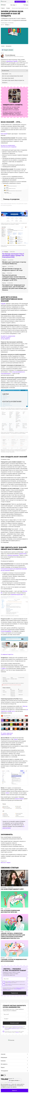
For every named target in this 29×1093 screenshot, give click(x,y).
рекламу (17, 1032)
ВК (2, 1075)
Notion (7, 793)
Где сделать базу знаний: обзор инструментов (13, 80)
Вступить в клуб (14, 1023)
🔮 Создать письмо (7, 50)
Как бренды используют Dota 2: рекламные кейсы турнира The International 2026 (13, 255)
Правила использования (20, 987)
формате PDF (22, 553)
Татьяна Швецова (10, 55)
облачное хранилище (13, 555)
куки (9, 1084)
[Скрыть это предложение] (19, 1080)
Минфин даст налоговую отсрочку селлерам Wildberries (14, 262)
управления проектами (17, 594)
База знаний (4, 133)
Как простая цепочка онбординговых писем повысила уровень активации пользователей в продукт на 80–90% (14, 277)
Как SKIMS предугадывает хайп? (12, 889)
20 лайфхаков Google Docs (7, 654)
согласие (9, 981)
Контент (3, 46)
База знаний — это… (7, 73)
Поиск (26, 5)
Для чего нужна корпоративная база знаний (12, 76)
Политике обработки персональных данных (12, 1028)
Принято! (14, 1090)
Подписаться (14, 993)
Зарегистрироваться (20, 1)
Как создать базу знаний (8, 78)
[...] (27, 1)
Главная (3, 8)
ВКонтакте (3, 862)
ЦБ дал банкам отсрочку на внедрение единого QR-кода (12, 269)
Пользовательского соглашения (17, 1026)
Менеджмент (8, 46)
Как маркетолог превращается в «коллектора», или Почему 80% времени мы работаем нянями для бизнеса (14, 287)
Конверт (8, 8)
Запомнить (4, 82)
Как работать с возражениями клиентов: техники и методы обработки (8, 337)
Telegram (8, 862)
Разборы (7, 24)
